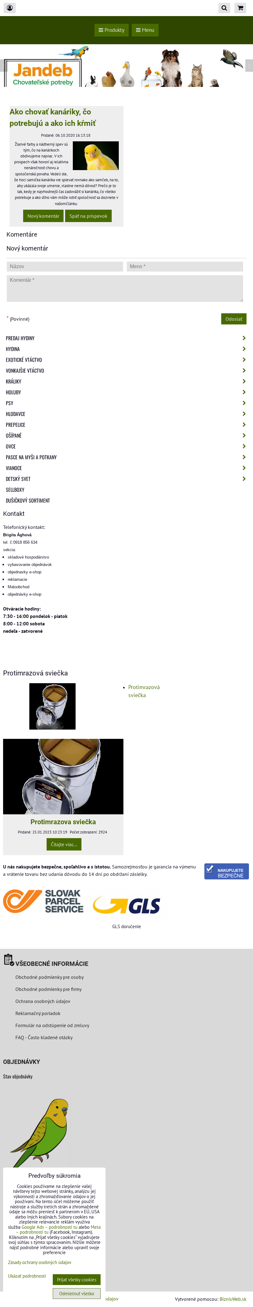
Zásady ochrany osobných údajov (39, 1262)
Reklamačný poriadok (37, 1013)
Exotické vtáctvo (24, 359)
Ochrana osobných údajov (42, 1001)
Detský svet (18, 478)
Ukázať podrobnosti (27, 1276)
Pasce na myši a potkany (31, 457)
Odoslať (234, 319)
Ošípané (14, 435)
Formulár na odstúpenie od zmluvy (51, 1025)
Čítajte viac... (64, 844)
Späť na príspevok (88, 216)
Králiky (13, 381)
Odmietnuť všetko (76, 1293)
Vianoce (14, 468)
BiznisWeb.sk (233, 1299)
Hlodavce (15, 414)
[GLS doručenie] (126, 904)
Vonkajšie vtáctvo (25, 370)
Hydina (13, 349)
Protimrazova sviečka (63, 822)
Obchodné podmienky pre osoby (49, 977)
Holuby (13, 392)
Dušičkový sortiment (28, 500)
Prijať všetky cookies (76, 1280)
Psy (9, 403)
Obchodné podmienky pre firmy (48, 989)
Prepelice (15, 424)
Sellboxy (15, 489)
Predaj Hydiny (20, 338)
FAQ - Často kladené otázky (44, 1037)
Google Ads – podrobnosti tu (49, 1227)
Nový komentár (43, 216)
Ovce (11, 446)
